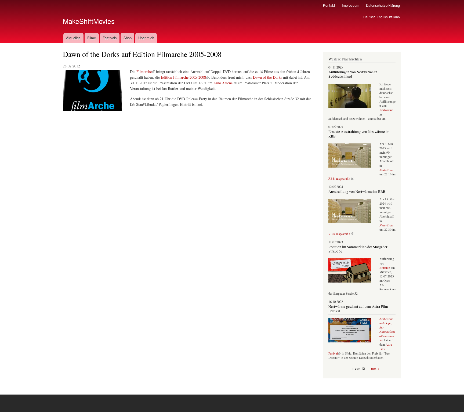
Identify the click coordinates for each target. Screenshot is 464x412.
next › (375, 368)
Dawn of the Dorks (267, 77)
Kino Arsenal (223, 82)
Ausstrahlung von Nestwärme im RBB (356, 191)
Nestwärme (386, 110)
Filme (91, 37)
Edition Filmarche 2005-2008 (183, 77)
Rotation (385, 268)
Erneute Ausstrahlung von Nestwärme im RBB (359, 133)
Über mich (146, 37)
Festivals (110, 37)
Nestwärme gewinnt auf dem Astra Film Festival (358, 308)
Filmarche (144, 71)
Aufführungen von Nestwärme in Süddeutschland (352, 74)
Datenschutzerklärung (383, 5)
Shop (128, 37)
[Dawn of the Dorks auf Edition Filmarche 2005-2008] (92, 112)
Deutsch (369, 17)
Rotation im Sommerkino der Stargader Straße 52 (357, 249)
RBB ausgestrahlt (339, 178)
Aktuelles (73, 37)
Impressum (350, 5)
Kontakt (329, 5)
